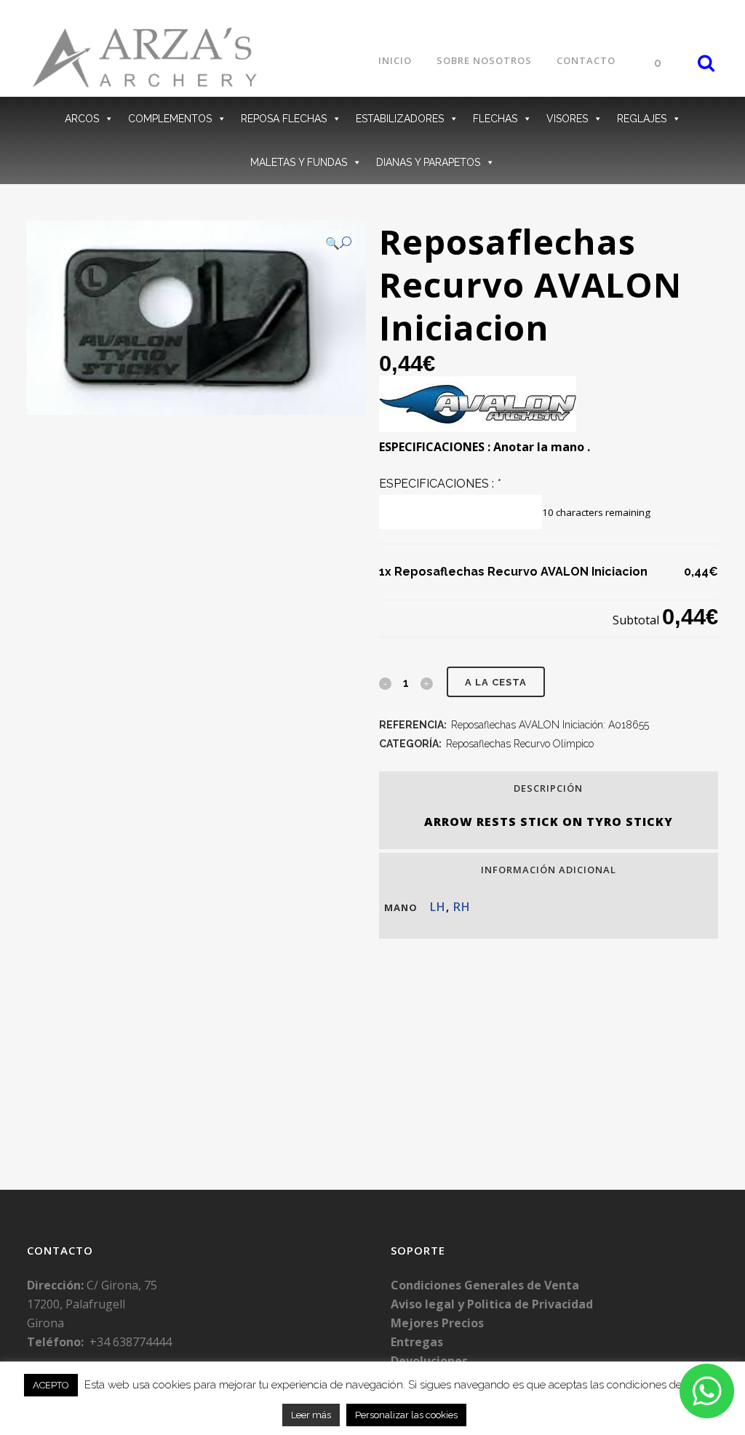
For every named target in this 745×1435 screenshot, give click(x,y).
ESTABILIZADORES (400, 118)
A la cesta (496, 682)
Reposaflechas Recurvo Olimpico (520, 744)
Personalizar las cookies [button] (406, 1415)
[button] (338, 243)
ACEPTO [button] (51, 1385)
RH (462, 907)
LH (438, 907)
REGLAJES (641, 118)
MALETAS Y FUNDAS (298, 162)
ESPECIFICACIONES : (440, 483)
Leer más (311, 1415)
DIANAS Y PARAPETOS (428, 162)
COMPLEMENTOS (170, 118)
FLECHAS (495, 118)
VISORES (567, 118)
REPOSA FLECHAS (284, 118)
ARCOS (82, 118)
